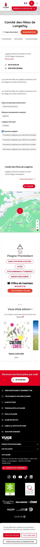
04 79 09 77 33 (20, 286)
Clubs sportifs (11, 420)
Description (18, 39)
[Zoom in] (37, 221)
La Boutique (10, 402)
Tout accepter (12, 535)
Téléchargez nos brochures (17, 396)
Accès (19, 266)
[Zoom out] (37, 224)
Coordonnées (6, 39)
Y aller (30, 186)
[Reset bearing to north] (37, 227)
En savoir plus (29, 32)
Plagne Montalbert (26, 179)
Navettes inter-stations (19, 261)
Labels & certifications (15, 426)
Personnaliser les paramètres (20, 542)
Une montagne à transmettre (18, 390)
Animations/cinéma (20, 277)
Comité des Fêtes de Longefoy (28, 13)
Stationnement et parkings (19, 271)
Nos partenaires (12, 432)
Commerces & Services (9, 13)
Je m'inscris (20, 380)
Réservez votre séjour (22, 9)
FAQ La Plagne (10, 414)
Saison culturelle (16, 353)
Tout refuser (29, 535)
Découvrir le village (20, 291)
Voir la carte (9, 59)
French (25, 3)
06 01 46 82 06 (13, 65)
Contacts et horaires (15, 468)
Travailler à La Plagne (14, 408)
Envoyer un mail (15, 68)
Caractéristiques (31, 39)
